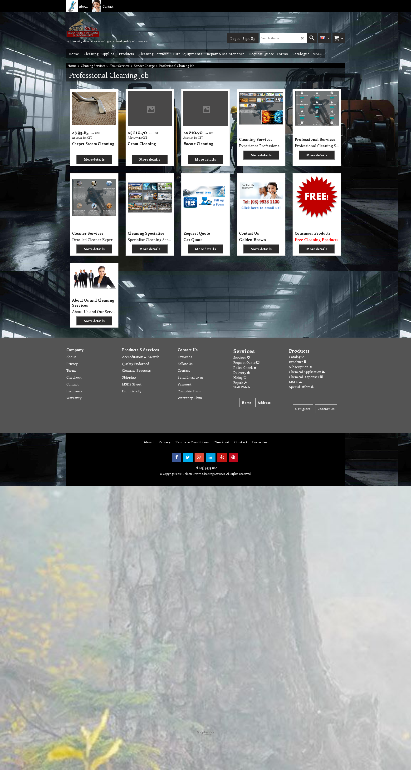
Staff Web (240, 387)
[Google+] (199, 457)
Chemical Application (305, 372)
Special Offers (300, 387)
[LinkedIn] (210, 457)
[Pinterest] (233, 457)
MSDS (294, 382)
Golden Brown (252, 239)
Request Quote (244, 362)
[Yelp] (222, 457)
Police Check (243, 367)
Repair (238, 382)
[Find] (312, 38)
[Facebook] (176, 457)
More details (94, 159)
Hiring (238, 377)
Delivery (240, 372)
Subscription (299, 367)
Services (240, 357)
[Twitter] (188, 457)
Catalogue (296, 357)
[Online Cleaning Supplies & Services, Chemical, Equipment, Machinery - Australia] (102, 27)
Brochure (296, 362)
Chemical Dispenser (304, 377)
